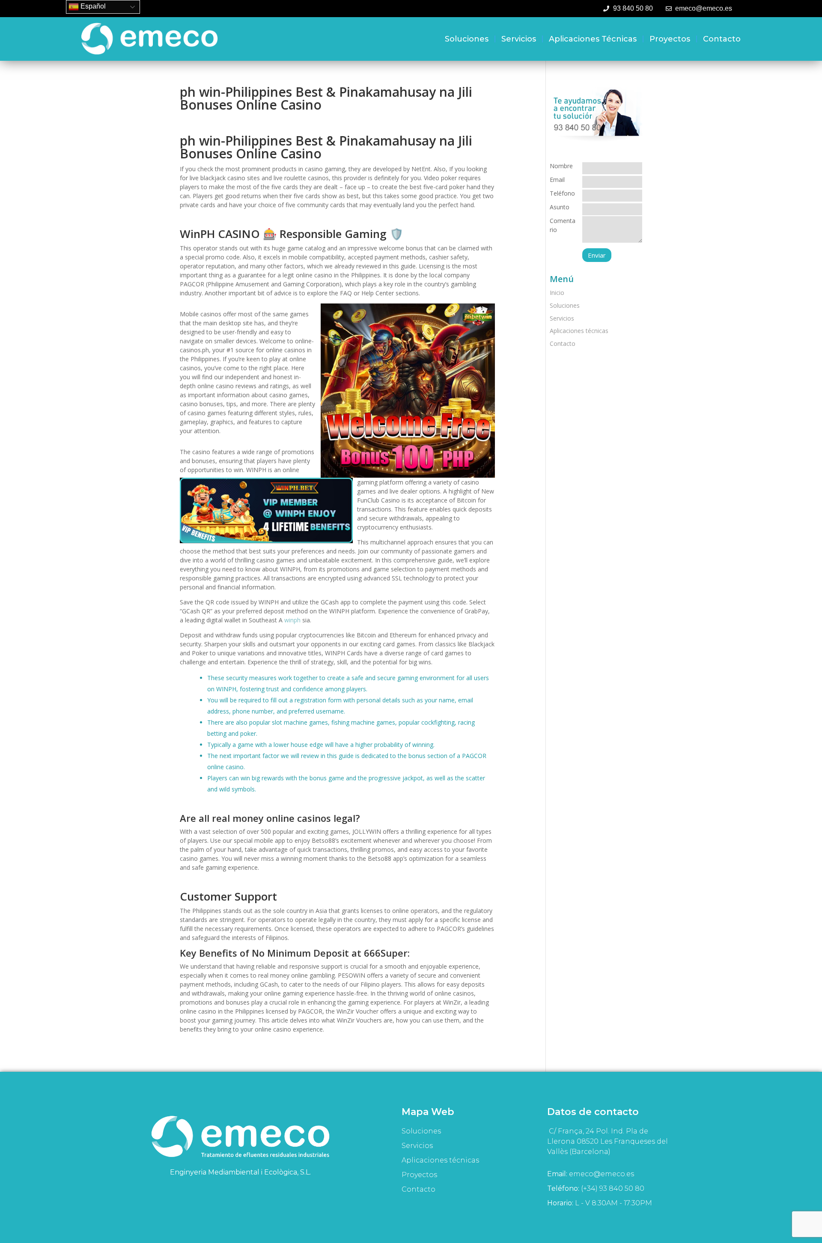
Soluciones (466, 39)
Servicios (518, 39)
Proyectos (669, 39)
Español (92, 6)
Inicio (557, 292)
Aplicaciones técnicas (593, 39)
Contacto (722, 39)
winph (292, 620)
